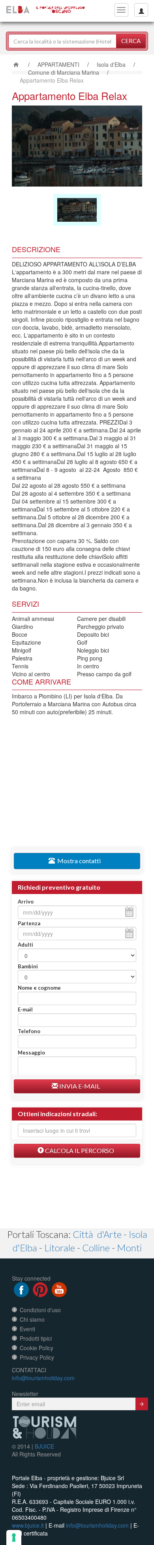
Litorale (59, 1247)
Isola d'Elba (111, 64)
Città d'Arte (97, 1234)
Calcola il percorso (79, 1150)
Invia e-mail (79, 1086)
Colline (96, 1247)
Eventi (27, 1329)
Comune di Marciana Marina (63, 72)
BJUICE (44, 1446)
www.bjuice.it (28, 1525)
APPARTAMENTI (58, 64)
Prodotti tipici (36, 1338)
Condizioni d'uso (40, 1310)
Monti (129, 1247)
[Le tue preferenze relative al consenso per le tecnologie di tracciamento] (13, 1537)
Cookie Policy (36, 1348)
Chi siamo (32, 1319)
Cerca (131, 40)
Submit (141, 1404)
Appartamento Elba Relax (52, 80)
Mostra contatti (78, 860)
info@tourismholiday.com (43, 1378)
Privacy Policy (37, 1357)
